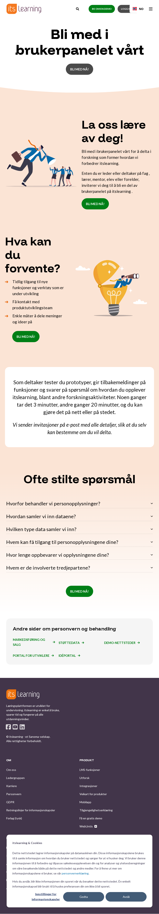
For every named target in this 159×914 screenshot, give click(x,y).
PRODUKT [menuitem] (87, 760)
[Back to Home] (23, 8)
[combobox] (138, 9)
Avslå (126, 896)
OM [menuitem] (8, 760)
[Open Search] (78, 8)
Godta (84, 896)
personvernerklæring (75, 873)
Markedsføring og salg (29, 642)
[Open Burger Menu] (151, 8)
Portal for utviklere (31, 655)
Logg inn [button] (127, 8)
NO (141, 9)
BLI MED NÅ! (95, 204)
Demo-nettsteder (119, 643)
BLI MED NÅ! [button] (79, 69)
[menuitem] (11, 770)
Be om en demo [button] (102, 8)
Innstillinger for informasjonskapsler (46, 896)
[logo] (22, 694)
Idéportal (67, 655)
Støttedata (69, 643)
